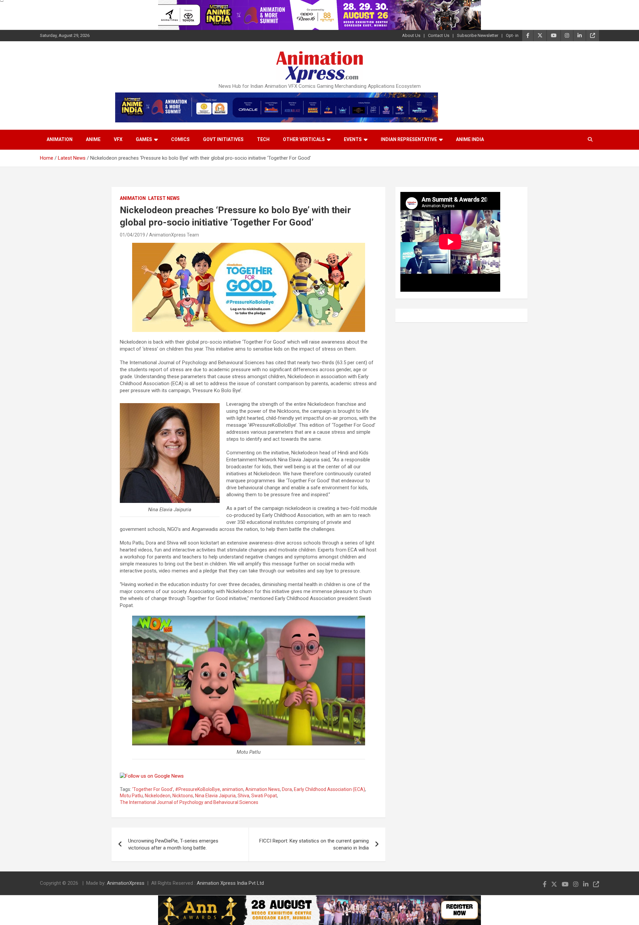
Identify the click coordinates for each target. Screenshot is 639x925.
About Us (411, 35)
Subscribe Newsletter (477, 35)
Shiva (243, 795)
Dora (287, 789)
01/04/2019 (132, 234)
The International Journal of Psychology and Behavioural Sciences (189, 802)
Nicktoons (182, 795)
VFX (118, 139)
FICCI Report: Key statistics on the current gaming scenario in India (314, 844)
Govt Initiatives (223, 139)
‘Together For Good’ (152, 789)
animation (232, 789)
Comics (180, 139)
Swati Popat (264, 795)
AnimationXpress (125, 883)
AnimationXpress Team (174, 234)
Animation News (262, 789)
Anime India (470, 139)
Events (353, 139)
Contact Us (438, 35)
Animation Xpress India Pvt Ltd (230, 883)
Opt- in (512, 35)
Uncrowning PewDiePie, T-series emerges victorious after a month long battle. (173, 844)
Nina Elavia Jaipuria (215, 795)
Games (144, 139)
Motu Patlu (131, 795)
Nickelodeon (157, 795)
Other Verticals (304, 139)
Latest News (164, 198)
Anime (93, 139)
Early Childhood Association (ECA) (329, 789)
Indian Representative (409, 139)
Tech (263, 139)
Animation (60, 139)
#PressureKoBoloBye (197, 789)
